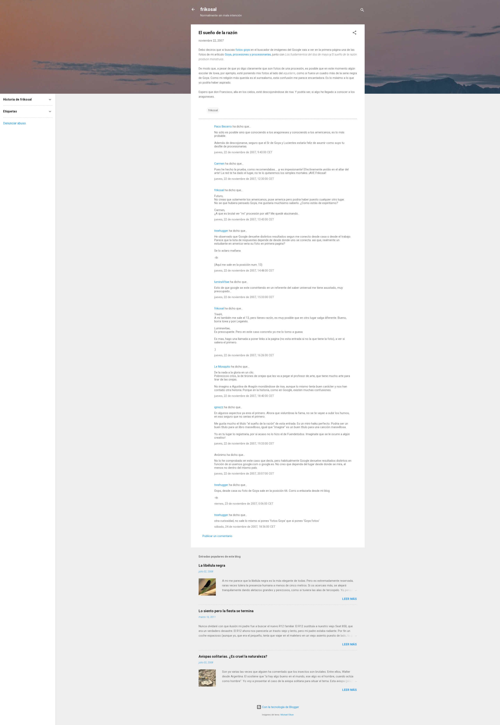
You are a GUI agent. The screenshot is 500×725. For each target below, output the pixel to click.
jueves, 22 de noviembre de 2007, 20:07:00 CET (244, 473)
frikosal (208, 9)
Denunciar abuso (14, 123)
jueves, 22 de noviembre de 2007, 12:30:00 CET (244, 179)
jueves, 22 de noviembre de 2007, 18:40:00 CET (244, 396)
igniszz (218, 407)
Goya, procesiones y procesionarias (248, 54)
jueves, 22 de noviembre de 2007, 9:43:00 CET (243, 152)
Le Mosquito (222, 366)
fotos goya (243, 50)
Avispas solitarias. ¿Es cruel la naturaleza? (233, 656)
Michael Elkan (287, 714)
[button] (354, 33)
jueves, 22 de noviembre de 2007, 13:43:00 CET (244, 219)
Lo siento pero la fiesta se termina (226, 611)
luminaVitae (221, 282)
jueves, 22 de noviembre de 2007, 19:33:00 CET (244, 443)
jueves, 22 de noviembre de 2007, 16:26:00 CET (244, 355)
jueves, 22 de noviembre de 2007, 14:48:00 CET (244, 270)
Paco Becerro (223, 126)
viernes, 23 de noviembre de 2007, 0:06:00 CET (243, 503)
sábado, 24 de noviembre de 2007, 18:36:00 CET (244, 526)
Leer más (349, 599)
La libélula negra (212, 565)
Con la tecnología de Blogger (280, 707)
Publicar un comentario (217, 536)
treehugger (221, 230)
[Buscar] (362, 11)
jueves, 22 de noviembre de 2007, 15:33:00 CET (244, 297)
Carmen (219, 163)
